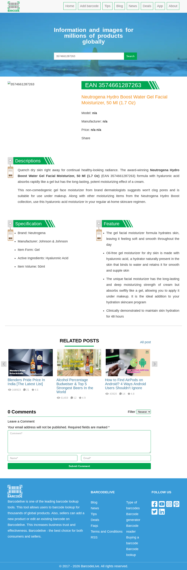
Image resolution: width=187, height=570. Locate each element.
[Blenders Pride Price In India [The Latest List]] (31, 362)
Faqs (94, 526)
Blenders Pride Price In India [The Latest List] (26, 382)
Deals (147, 6)
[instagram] (169, 504)
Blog (119, 6)
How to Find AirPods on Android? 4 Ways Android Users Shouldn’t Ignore (125, 384)
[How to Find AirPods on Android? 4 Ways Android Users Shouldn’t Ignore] (128, 362)
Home (69, 6)
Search (130, 56)
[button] (4, 364)
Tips (107, 6)
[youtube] (162, 504)
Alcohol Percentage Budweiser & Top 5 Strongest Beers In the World (74, 386)
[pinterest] (176, 504)
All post (145, 342)
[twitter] (154, 511)
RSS (94, 537)
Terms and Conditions (107, 531)
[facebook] (154, 504)
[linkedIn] (162, 511)
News (133, 6)
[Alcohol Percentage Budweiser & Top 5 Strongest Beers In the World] (79, 362)
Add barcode (89, 6)
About (173, 6)
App (160, 6)
